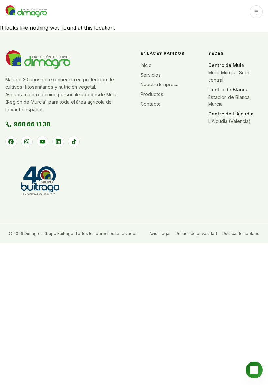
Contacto (151, 104)
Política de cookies (240, 233)
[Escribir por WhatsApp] (254, 370)
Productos (152, 94)
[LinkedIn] (58, 141)
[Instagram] (27, 141)
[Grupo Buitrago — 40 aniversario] (39, 183)
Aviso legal (159, 233)
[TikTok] (74, 141)
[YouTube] (42, 141)
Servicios (151, 75)
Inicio (146, 65)
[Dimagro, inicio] (26, 11)
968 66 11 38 (32, 124)
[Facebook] (11, 141)
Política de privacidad (196, 233)
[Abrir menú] (256, 11)
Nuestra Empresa (160, 84)
